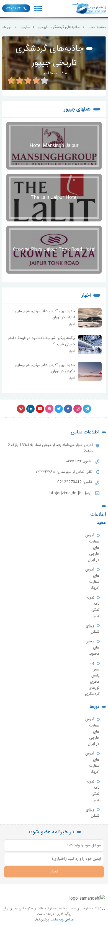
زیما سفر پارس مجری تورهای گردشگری (92, 678)
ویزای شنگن (92, 629)
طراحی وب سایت (62, 919)
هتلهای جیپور (77, 109)
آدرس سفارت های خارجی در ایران (92, 548)
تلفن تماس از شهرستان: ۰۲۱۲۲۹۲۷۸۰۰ (65, 472)
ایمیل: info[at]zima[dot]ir (70, 493)
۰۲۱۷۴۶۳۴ (13, 9)
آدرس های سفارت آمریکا (92, 579)
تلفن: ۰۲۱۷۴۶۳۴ (79, 461)
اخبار (86, 295)
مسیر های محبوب (92, 648)
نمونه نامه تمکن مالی (93, 607)
